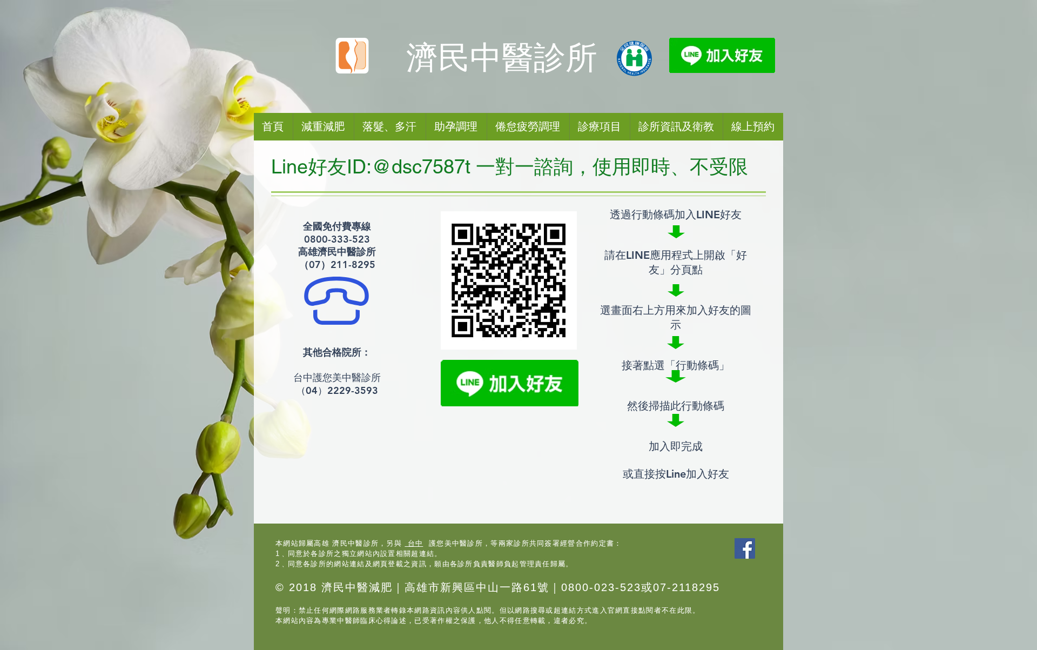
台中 (414, 543)
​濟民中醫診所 (501, 58)
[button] (528, 126)
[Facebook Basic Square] (745, 548)
